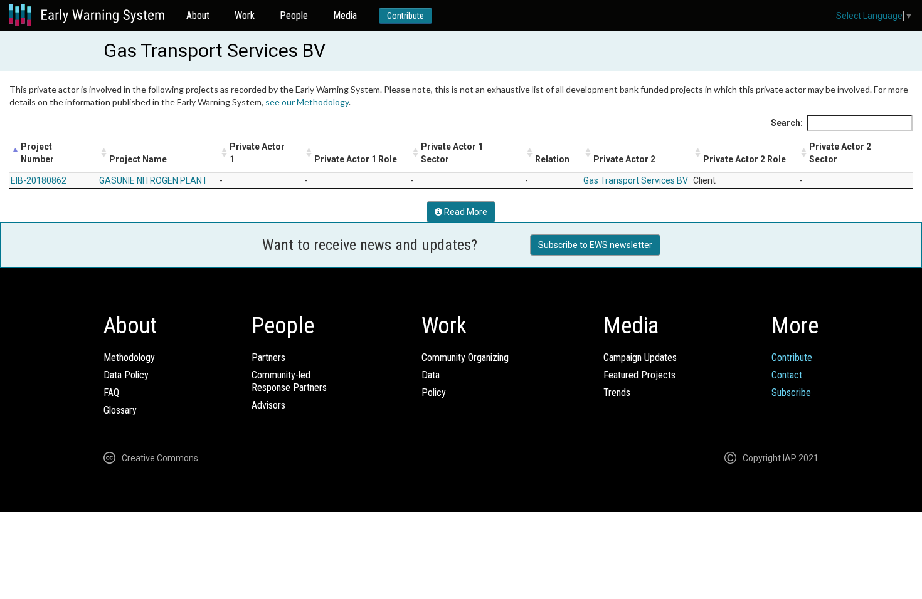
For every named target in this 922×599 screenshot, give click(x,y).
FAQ (111, 392)
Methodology (129, 357)
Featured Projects (639, 375)
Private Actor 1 (257, 153)
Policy (433, 392)
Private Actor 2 (624, 159)
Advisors (268, 405)
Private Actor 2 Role (744, 159)
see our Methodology (307, 101)
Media (345, 15)
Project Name (138, 159)
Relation (552, 159)
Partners (268, 357)
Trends (616, 392)
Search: (787, 123)
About (197, 15)
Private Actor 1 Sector (452, 153)
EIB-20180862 (38, 180)
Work (245, 15)
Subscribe (791, 392)
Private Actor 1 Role (355, 159)
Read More (464, 212)
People (294, 15)
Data (430, 375)
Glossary (120, 410)
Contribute (405, 16)
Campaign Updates (640, 357)
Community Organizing (465, 357)
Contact (786, 375)
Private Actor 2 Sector (840, 153)
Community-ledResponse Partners (289, 381)
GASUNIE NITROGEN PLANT (153, 180)
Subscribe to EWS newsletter (595, 245)
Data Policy (126, 375)
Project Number (37, 153)
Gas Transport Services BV (635, 180)
